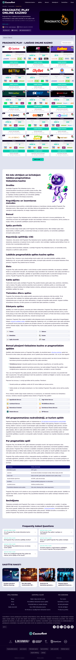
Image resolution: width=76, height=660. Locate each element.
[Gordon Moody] (37, 643)
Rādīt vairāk (37, 159)
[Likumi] (22, 643)
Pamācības (64, 2)
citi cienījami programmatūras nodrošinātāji (53, 423)
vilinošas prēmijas (56, 352)
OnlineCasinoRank (49, 510)
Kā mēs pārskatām (63, 606)
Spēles (40, 2)
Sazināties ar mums (62, 603)
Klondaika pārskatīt (61, 87)
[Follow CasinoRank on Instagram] (57, 628)
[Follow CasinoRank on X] (60, 628)
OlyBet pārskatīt (38, 87)
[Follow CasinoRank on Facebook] (53, 628)
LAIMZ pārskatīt (61, 64)
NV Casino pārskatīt (38, 64)
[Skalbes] (46, 643)
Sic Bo (12, 606)
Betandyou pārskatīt (14, 87)
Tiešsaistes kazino (30, 2)
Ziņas (72, 2)
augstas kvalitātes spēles (18, 321)
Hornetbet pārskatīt (61, 153)
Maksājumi (55, 2)
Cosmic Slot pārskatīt (14, 131)
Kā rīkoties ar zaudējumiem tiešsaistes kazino (37, 611)
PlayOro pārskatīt (14, 153)
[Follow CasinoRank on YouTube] (64, 628)
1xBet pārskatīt (37, 109)
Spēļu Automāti (12, 609)
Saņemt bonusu (14, 62)
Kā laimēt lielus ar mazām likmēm (37, 606)
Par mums (63, 601)
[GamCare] (55, 643)
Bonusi (47, 2)
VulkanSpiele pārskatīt (61, 109)
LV (3, 629)
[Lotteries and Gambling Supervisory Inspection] (10, 643)
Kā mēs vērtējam (62, 609)
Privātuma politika (63, 611)
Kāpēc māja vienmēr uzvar (37, 601)
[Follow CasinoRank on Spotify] (67, 628)
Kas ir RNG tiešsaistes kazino (37, 609)
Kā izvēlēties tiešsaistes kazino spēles (37, 603)
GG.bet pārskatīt (38, 131)
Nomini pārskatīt (61, 131)
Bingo (12, 601)
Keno (12, 603)
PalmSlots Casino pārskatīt (37, 153)
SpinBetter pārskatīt (14, 109)
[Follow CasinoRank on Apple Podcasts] (71, 628)
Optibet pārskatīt (14, 64)
